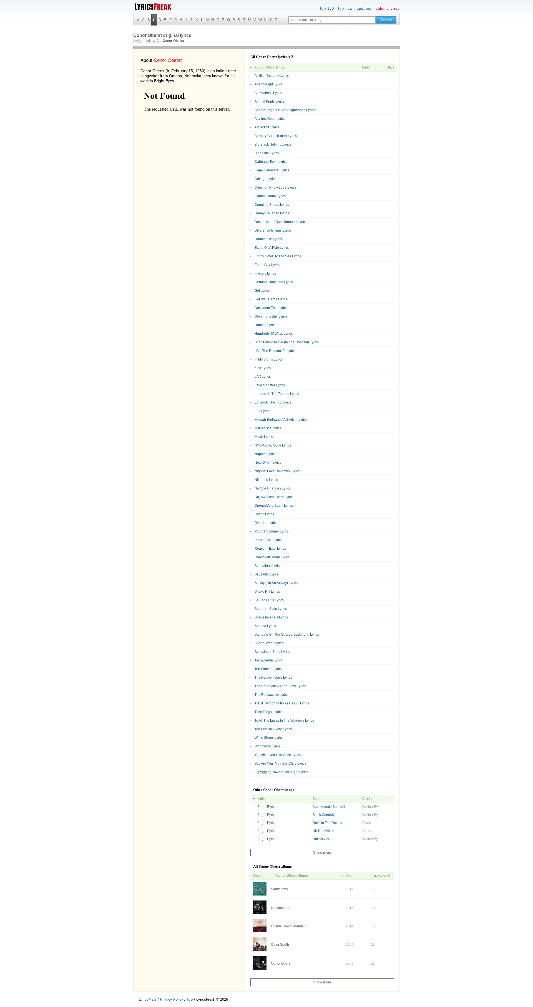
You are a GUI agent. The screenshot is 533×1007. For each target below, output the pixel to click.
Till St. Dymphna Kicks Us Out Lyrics (282, 703)
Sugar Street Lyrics (269, 643)
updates (364, 8)
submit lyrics (388, 8)
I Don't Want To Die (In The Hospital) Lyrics (287, 342)
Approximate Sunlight (329, 807)
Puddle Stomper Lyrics (272, 531)
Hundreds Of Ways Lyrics (274, 334)
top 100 (327, 8)
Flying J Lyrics (265, 273)
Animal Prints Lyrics (269, 101)
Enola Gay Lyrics (267, 265)
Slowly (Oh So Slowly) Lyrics (276, 583)
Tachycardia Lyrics (269, 660)
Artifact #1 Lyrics (267, 127)
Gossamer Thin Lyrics (271, 308)
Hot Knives (321, 839)
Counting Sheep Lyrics (272, 205)
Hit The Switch (323, 831)
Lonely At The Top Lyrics (273, 402)
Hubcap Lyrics (265, 325)
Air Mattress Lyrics (268, 93)
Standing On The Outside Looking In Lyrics (287, 634)
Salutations (279, 889)
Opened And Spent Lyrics (274, 506)
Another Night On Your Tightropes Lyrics (285, 110)
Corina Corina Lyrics (270, 196)
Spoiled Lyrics (265, 626)
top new (345, 8)
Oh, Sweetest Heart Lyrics (274, 497)
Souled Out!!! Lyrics (269, 600)
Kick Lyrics (263, 368)
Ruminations (280, 908)
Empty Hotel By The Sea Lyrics (278, 256)
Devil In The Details (327, 823)
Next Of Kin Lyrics (268, 463)
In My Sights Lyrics (269, 359)
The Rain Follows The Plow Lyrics (280, 686)
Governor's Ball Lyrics (271, 316)
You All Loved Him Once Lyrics (278, 755)
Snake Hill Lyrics (267, 591)
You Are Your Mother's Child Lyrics (280, 763)
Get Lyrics (262, 291)
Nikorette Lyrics (266, 480)
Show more (322, 852)
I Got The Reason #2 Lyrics (275, 351)
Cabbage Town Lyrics (271, 162)
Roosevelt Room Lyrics (272, 557)
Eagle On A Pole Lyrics (272, 248)
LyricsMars (148, 999)
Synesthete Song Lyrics (272, 652)
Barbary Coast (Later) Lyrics (276, 136)
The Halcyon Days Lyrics (273, 677)
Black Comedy (324, 815)
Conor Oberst (281, 963)
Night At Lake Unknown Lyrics (277, 471)
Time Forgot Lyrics (268, 712)
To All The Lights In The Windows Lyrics (284, 720)
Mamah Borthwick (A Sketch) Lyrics (281, 420)
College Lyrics (265, 179)
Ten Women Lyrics (268, 669)
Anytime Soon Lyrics (270, 119)
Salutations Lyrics (268, 566)
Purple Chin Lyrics (268, 540)
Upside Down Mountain (288, 926)
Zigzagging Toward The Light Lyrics (281, 772)
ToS (190, 999)
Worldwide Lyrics (267, 746)
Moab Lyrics (264, 437)
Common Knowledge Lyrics (275, 187)
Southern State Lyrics (271, 609)
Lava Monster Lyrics (270, 385)
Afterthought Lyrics (269, 84)
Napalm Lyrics (265, 454)
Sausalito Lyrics (266, 574)
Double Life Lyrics (268, 239)
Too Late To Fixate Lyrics (273, 729)
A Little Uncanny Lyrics (272, 76)
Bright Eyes (266, 807)
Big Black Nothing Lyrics (273, 144)
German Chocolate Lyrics (274, 282)
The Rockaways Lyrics (271, 695)
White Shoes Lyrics (269, 738)
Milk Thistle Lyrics (268, 428)
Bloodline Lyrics (267, 153)
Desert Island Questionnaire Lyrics (280, 222)
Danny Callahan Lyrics (272, 213)
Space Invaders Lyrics (271, 617)
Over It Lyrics (264, 514)
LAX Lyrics (263, 377)
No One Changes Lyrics (273, 488)
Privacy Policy (171, 999)
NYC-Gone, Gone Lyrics (273, 445)
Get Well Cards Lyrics (271, 299)
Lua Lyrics (262, 411)
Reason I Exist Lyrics (270, 549)
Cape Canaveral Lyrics (272, 170)
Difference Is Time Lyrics (273, 230)
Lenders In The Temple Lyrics (277, 394)
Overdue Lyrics (266, 523)
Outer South (280, 945)
